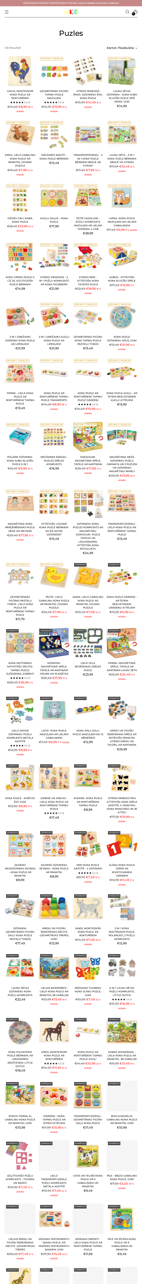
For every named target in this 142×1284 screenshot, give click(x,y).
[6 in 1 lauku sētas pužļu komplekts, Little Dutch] (121, 968)
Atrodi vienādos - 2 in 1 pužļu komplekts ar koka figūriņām (54, 281)
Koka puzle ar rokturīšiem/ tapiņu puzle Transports (54, 397)
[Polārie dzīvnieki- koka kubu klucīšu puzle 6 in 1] (20, 437)
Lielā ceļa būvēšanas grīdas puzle (88, 667)
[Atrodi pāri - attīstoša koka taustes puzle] (88, 257)
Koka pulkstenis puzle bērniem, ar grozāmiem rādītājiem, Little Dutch (20, 1059)
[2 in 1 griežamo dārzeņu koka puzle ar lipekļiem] (20, 316)
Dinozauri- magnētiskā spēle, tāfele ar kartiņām (88, 461)
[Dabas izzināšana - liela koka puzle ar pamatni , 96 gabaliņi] (121, 1031)
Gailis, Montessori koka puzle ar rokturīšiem (20, 95)
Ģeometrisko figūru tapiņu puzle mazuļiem (54, 95)
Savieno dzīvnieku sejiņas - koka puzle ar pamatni (54, 869)
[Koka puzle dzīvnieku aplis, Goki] (121, 316)
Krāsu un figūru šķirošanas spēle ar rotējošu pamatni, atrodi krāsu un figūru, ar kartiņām (121, 737)
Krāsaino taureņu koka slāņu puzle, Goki (88, 992)
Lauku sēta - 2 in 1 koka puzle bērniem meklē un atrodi (121, 159)
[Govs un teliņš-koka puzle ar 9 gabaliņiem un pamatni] (88, 1155)
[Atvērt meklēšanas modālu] (127, 12)
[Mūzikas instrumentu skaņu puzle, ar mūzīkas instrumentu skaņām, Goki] (54, 1219)
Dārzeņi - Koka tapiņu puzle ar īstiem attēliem (54, 1120)
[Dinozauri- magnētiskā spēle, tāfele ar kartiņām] (88, 437)
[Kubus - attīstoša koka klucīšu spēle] (121, 257)
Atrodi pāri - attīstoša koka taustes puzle (88, 281)
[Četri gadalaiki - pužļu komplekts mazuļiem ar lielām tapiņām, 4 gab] (88, 198)
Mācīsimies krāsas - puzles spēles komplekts (54, 461)
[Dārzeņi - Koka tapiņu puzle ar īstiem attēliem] (54, 1096)
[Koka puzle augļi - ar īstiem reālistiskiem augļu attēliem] (121, 373)
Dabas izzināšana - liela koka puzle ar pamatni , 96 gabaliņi (122, 1056)
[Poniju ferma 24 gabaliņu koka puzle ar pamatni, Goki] (20, 1096)
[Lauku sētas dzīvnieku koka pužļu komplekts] (20, 968)
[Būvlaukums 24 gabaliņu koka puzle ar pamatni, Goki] (121, 1096)
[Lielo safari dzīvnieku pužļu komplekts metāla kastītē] (20, 710)
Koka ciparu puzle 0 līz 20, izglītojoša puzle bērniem (20, 281)
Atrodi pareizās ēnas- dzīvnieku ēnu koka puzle (87, 95)
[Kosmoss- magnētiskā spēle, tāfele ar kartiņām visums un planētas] (54, 643)
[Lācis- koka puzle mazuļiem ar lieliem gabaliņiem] (54, 710)
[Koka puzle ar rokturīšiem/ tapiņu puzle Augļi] (88, 1031)
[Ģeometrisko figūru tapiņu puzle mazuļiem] (54, 71)
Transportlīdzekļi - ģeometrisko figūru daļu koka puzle (88, 1120)
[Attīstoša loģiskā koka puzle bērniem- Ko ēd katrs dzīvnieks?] (54, 503)
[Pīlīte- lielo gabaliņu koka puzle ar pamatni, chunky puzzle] (54, 577)
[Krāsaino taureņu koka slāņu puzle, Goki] (88, 968)
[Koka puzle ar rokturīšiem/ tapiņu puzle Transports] (54, 373)
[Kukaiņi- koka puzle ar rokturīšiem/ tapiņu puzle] (88, 778)
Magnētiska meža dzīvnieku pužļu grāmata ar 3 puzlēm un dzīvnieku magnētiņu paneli (122, 464)
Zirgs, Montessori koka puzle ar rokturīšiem (54, 1056)
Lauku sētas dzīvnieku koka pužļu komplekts (20, 992)
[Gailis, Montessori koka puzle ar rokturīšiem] (20, 71)
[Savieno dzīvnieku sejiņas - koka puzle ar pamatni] (54, 845)
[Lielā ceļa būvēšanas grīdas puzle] (88, 643)
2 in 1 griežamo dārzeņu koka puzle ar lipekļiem (20, 340)
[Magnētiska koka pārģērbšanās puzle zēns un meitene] (20, 503)
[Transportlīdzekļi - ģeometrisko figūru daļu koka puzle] (88, 1096)
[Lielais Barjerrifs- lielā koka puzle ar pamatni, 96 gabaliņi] (54, 968)
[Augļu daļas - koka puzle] (54, 198)
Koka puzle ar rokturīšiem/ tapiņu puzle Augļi (88, 1056)
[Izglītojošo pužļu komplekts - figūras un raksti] (20, 1155)
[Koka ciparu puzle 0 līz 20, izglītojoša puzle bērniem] (20, 257)
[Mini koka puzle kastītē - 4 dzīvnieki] (88, 845)
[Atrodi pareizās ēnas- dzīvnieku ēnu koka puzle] (88, 71)
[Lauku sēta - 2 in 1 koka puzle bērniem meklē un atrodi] (121, 135)
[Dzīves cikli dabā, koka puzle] (20, 198)
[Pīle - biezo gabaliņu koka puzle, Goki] (121, 1155)
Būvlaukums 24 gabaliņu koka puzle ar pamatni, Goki (122, 1120)
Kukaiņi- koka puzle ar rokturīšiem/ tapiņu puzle (88, 802)
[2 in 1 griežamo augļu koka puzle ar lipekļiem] (54, 316)
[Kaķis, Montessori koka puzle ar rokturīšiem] (88, 908)
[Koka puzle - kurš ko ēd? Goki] (20, 778)
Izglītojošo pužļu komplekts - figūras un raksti (20, 1179)
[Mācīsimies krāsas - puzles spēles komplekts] (54, 437)
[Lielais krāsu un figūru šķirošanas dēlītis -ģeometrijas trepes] (20, 1219)
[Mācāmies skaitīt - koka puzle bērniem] (54, 135)
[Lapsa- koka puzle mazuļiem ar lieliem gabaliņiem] (121, 198)
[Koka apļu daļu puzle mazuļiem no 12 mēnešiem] (88, 710)
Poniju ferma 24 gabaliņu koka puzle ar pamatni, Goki (20, 1120)
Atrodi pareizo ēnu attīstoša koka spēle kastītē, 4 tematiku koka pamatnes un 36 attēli (122, 805)
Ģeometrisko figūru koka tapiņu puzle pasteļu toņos (88, 340)
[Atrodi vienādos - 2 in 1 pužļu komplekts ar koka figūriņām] (54, 257)
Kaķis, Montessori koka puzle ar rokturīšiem (88, 932)
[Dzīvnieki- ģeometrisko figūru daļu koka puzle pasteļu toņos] (20, 908)
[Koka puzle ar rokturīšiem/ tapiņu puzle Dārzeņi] (88, 373)
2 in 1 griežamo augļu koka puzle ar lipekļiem (54, 340)
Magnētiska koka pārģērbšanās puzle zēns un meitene (20, 527)
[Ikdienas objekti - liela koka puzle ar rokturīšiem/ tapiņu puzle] (88, 1219)
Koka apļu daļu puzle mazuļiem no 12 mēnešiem (88, 734)
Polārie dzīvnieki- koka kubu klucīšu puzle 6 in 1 (20, 461)
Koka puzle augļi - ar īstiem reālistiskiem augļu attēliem (121, 397)
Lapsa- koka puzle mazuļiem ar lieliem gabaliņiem (122, 222)
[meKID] (71, 11)
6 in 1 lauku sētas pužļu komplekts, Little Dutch (121, 992)
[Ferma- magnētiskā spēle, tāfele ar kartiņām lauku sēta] (121, 643)
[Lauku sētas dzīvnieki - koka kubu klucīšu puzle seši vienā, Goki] (121, 71)
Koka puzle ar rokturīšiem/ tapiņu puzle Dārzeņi (88, 397)
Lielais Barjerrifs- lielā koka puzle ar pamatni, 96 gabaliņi (54, 992)
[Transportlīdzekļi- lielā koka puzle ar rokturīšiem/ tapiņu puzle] (121, 503)
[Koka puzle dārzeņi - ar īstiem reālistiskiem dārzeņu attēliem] (121, 577)
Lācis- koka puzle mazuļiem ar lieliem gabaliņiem (54, 734)
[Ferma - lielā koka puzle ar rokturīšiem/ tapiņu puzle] (20, 373)
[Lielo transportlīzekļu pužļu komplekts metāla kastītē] (54, 1155)
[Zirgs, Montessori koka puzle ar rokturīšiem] (54, 1031)
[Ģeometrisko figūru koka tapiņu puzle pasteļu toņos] (88, 316)
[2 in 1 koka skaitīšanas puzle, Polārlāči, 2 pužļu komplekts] (121, 908)
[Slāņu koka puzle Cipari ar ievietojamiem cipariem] (121, 845)
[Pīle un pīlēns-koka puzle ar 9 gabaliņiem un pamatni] (121, 1219)
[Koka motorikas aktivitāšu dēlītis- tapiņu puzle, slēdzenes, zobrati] (20, 643)
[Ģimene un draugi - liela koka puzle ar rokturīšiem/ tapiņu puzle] (54, 778)
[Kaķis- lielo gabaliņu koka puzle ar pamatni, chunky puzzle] (88, 577)
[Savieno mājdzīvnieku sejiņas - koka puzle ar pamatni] (20, 845)
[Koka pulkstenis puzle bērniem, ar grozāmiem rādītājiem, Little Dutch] (20, 1031)
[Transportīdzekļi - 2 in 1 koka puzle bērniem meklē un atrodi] (88, 135)
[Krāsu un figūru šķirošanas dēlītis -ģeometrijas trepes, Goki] (54, 908)
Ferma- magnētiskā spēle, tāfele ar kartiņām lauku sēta (122, 667)
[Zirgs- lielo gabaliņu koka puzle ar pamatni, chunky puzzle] (20, 135)
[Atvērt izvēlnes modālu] (6, 12)
